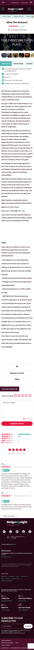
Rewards (11, 576)
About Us (3, 576)
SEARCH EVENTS (18, 16)
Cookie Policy (16, 578)
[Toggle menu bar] (3, 8)
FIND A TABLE (7, 16)
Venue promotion (23, 610)
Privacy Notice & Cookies (7, 642)
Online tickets (22, 601)
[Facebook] (4, 531)
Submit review (17, 423)
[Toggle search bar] (29, 8)
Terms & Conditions (6, 640)
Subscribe (28, 626)
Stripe (14, 544)
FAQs (17, 379)
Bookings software (6, 601)
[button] (17, 26)
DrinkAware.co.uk (6, 557)
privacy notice (16, 631)
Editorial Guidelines (6, 581)
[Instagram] (10, 531)
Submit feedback (5, 645)
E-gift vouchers (5, 610)
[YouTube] (23, 531)
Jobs (18, 576)
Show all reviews (9, 516)
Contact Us (24, 576)
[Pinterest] (17, 531)
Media (8, 578)
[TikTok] (30, 531)
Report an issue (17, 373)
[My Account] (31, 2)
